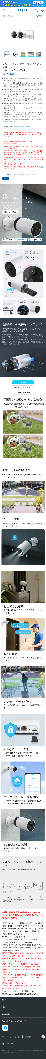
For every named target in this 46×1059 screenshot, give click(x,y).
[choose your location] (42, 10)
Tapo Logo (22, 10)
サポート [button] (6, 1007)
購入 (5, 179)
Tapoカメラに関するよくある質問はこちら (18, 127)
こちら (6, 988)
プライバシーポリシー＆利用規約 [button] (16, 1037)
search (36, 10)
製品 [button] (4, 1000)
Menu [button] (3, 10)
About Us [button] (6, 1014)
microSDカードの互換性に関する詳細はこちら (19, 174)
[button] (5, 1027)
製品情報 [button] (39, 16)
